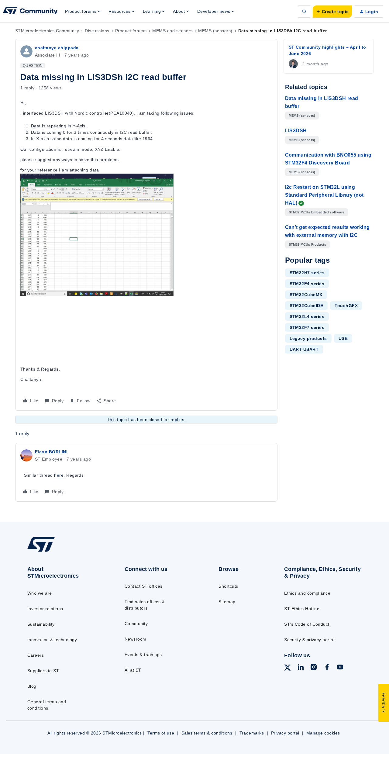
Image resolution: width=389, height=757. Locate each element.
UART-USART (304, 349)
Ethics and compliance (307, 593)
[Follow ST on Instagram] (313, 667)
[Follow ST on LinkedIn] (300, 667)
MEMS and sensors (172, 30)
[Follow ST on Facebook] (327, 667)
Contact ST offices (144, 586)
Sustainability (41, 624)
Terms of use (160, 733)
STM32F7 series (307, 327)
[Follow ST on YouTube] (340, 667)
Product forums (131, 30)
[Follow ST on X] (287, 668)
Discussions (97, 30)
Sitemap (227, 601)
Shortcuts (228, 586)
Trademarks (251, 733)
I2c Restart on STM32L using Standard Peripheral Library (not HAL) (324, 195)
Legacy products (308, 338)
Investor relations (45, 608)
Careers (35, 655)
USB (343, 338)
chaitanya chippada (57, 47)
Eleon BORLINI (51, 451)
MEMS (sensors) (215, 30)
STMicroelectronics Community (47, 30)
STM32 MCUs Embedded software (317, 212)
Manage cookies (323, 733)
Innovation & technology (52, 639)
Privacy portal (285, 733)
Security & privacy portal (309, 639)
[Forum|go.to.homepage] (30, 12)
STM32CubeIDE (306, 305)
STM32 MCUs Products (307, 244)
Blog (31, 686)
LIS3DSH (296, 130)
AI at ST (133, 670)
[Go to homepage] (64, 551)
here (59, 475)
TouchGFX (346, 305)
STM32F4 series (307, 283)
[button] (332, 11)
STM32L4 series (307, 316)
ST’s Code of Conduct (306, 624)
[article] (146, 472)
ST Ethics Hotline (301, 608)
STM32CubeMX (306, 294)
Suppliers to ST (43, 670)
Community (136, 623)
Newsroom (135, 639)
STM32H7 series (307, 272)
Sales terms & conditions (206, 733)
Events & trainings (143, 654)
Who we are (39, 593)
